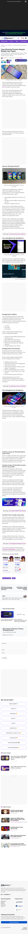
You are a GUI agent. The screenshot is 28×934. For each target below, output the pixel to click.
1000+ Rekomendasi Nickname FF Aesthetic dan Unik (18, 836)
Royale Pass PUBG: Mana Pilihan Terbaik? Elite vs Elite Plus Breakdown (17, 819)
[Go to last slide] (23, 608)
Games (11, 829)
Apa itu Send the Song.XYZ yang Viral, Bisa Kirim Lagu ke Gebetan (20, 620)
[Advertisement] (14, 16)
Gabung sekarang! (14, 922)
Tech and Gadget (6, 578)
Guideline (25, 927)
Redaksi (2, 902)
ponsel (4, 87)
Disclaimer (25, 928)
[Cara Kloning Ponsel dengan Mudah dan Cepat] (10, 60)
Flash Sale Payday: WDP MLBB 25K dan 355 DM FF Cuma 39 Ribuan (19, 758)
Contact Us (3, 904)
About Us (3, 903)
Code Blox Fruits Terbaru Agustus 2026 (16, 828)
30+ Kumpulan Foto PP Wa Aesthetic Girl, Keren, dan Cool (18, 844)
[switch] (26, 38)
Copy (8, 62)
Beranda (2, 45)
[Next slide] (25, 608)
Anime (11, 813)
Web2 (13, 578)
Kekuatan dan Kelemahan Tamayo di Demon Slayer (16, 811)
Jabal (4, 57)
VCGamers (7, 927)
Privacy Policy (24, 929)
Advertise (3, 906)
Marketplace (3, 901)
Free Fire (12, 838)
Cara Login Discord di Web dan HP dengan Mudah (7, 620)
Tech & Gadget (8, 45)
